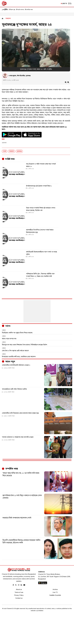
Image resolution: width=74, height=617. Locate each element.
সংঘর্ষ (4, 151)
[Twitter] (16, 585)
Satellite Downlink (55, 595)
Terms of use (19, 592)
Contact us (18, 598)
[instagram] (18, 585)
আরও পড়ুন (10, 362)
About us (19, 589)
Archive (55, 589)
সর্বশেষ (7, 326)
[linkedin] (21, 585)
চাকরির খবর (29, 9)
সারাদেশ (11, 151)
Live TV (55, 592)
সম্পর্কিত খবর (11, 469)
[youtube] (24, 585)
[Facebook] (13, 585)
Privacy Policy (19, 595)
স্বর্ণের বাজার (20, 9)
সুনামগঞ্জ (19, 151)
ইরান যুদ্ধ (12, 9)
